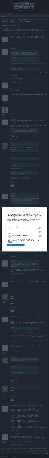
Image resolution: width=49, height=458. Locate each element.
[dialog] (24, 229)
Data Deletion (17, 249)
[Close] (45, 209)
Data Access (24, 249)
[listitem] (24, 225)
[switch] (39, 228)
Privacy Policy (31, 249)
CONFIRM (16, 244)
